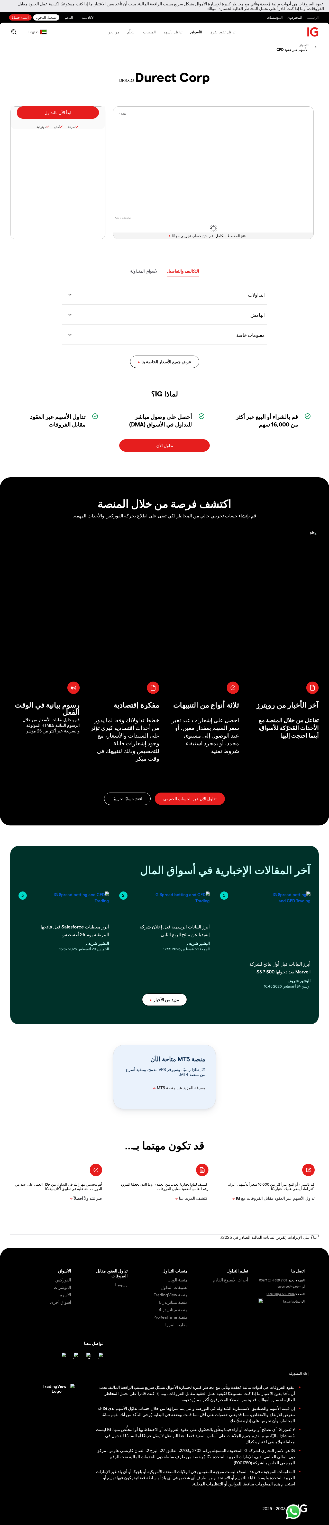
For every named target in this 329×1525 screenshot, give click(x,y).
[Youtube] (75, 1356)
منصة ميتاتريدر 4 (173, 1309)
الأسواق (196, 32)
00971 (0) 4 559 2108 (273, 1280)
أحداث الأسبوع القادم (230, 1279)
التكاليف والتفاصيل (183, 270)
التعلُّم (131, 32)
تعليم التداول (237, 1270)
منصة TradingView (171, 1294)
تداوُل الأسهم (172, 32)
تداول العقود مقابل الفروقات (111, 1273)
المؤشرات (62, 1287)
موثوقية (41, 126)
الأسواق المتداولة (144, 270)
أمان (57, 126)
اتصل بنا (298, 1270)
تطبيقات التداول (174, 1287)
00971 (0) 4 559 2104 (281, 1294)
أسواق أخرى (60, 1302)
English (34, 32)
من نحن (113, 32)
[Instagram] (63, 1356)
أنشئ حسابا (20, 17)
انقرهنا (287, 1301)
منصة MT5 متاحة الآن (177, 1059)
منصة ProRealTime (170, 1317)
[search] (13, 32)
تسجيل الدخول (46, 17)
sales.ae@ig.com (289, 1286)
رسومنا (121, 1284)
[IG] (313, 32)
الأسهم (65, 1294)
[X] (87, 1356)
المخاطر (111, 1393)
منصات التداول (175, 1270)
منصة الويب (178, 1279)
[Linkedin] (100, 1356)
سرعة (71, 126)
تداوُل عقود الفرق (222, 32)
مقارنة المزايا (176, 1324)
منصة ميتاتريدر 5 (173, 1302)
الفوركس (63, 1279)
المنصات (149, 32)
